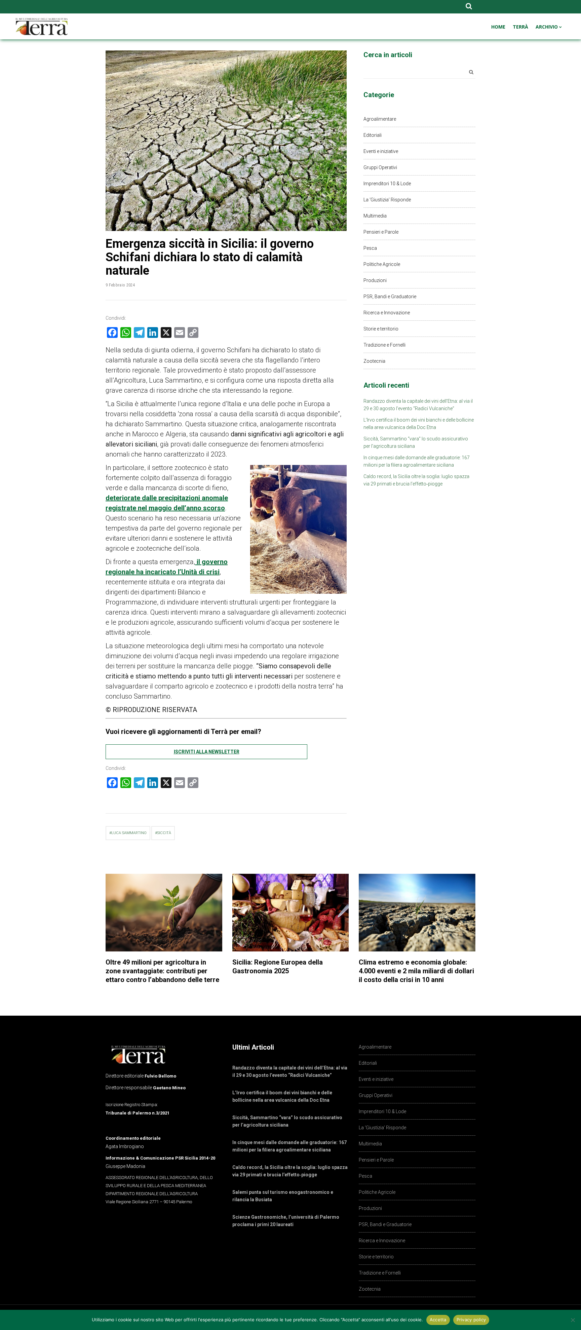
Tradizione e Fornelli (384, 345)
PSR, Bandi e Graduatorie (389, 296)
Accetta (438, 1319)
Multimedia (375, 216)
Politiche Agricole (381, 264)
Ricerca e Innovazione (386, 312)
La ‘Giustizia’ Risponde (387, 199)
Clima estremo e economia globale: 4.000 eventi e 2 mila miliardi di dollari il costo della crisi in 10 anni (416, 971)
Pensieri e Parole (380, 232)
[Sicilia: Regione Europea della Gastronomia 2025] (290, 912)
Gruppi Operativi (380, 167)
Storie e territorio (380, 328)
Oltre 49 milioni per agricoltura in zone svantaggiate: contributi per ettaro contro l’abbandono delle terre (162, 971)
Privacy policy (471, 1319)
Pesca (370, 248)
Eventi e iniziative (380, 151)
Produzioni (375, 280)
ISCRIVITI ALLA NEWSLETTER (206, 751)
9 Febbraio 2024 (120, 284)
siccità (164, 833)
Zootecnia (374, 361)
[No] (572, 1320)
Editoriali (372, 135)
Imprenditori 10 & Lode (387, 183)
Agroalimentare (379, 119)
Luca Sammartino (129, 833)
